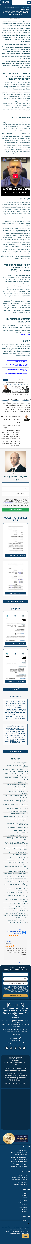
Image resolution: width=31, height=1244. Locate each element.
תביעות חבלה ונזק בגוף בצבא (17, 871)
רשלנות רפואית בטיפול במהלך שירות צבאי (16, 885)
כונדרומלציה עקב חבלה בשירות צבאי (15, 835)
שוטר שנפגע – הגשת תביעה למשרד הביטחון (16, 900)
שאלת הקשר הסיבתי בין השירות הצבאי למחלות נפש (17, 889)
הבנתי (26, 1236)
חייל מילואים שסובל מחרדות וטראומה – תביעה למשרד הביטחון (16, 909)
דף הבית (27, 7)
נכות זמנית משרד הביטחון (18, 855)
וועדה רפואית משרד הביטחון (17, 852)
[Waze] (11, 1048)
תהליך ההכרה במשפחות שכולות (16, 860)
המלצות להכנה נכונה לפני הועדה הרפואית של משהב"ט (17, 785)
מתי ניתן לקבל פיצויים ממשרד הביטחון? (18, 819)
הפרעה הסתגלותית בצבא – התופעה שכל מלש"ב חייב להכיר (16, 774)
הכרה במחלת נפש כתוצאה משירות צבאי (16, 867)
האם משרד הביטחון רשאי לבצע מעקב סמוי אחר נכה (16, 848)
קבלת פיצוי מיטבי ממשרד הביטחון (16, 811)
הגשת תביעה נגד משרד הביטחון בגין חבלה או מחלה (16, 801)
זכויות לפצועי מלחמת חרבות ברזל (16, 920)
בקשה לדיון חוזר (21, 832)
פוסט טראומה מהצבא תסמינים (17, 827)
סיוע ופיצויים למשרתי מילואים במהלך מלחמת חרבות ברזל (16, 916)
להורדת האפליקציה (25, 334)
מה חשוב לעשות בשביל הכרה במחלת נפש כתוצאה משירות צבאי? (16, 365)
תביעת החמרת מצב (20, 830)
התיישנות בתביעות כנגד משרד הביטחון (14, 816)
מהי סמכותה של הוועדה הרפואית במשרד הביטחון (17, 824)
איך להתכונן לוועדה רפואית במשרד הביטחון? (17, 766)
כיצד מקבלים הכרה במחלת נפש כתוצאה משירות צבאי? (17, 369)
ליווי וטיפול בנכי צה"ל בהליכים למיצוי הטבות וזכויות (16, 796)
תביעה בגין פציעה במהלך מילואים (16, 892)
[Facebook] (24, 1048)
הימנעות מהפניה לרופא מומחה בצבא (15, 874)
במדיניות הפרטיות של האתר (11, 989)
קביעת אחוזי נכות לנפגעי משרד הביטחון (18, 863)
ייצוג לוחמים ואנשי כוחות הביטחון (16, 808)
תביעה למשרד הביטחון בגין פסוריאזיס (15, 879)
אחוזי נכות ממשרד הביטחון (18, 814)
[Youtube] (15, 1048)
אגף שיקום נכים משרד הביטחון (16, 922)
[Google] (7, 1048)
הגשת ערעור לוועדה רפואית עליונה (16, 913)
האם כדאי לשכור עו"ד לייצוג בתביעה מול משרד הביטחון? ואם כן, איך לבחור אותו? (16, 843)
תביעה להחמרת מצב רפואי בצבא (16, 876)
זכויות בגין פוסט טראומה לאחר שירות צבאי (16, 896)
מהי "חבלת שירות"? (20, 782)
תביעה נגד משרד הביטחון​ (18, 789)
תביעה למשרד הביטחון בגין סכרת (16, 881)
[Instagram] (20, 1048)
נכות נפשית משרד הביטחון (18, 857)
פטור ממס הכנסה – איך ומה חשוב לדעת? (17, 838)
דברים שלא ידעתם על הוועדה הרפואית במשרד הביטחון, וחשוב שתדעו (15, 770)
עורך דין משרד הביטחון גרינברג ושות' (14, 932)
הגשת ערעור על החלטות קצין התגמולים (18, 792)
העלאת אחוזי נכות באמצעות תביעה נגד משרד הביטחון (15, 805)
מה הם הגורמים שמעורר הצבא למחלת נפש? (16, 374)
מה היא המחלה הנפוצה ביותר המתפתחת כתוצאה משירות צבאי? (17, 360)
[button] (15, 360)
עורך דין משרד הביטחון (19, 7)
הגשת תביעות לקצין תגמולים (17, 906)
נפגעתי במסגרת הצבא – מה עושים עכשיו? (16, 778)
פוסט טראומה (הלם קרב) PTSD (16, 903)
